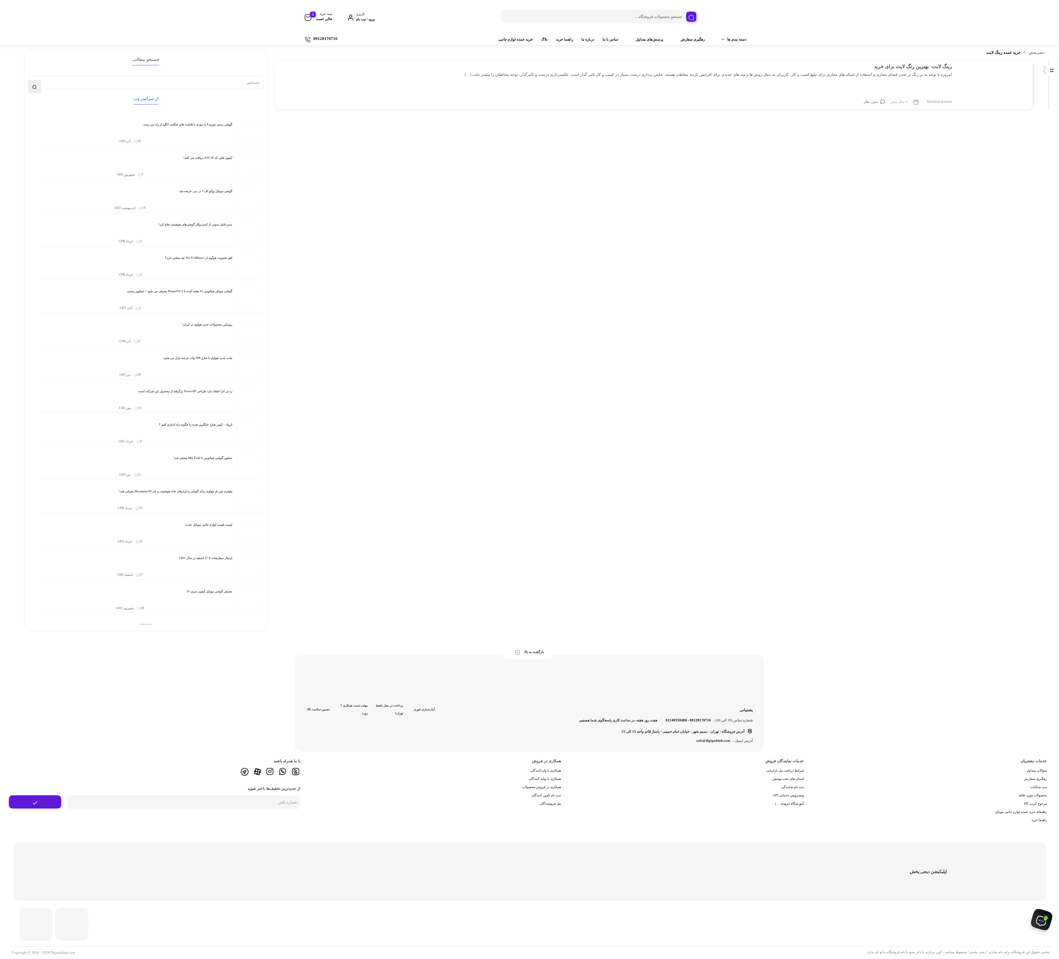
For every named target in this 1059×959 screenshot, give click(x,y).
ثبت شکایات (1038, 787)
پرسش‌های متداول (649, 39)
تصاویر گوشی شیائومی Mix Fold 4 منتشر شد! (202, 458)
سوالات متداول (1036, 770)
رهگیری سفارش (693, 39)
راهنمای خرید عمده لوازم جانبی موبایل (1021, 812)
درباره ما (587, 39)
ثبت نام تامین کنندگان (546, 795)
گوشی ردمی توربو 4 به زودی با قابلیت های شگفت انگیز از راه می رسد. (187, 124)
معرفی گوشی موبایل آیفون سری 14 (209, 591)
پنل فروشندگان (550, 803)
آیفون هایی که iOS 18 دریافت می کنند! (207, 157)
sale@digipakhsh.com (713, 740)
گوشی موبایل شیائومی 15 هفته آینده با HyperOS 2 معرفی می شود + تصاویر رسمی (179, 291)
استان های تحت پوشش (788, 779)
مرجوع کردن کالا (1035, 803)
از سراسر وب (145, 98)
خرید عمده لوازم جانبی (515, 39)
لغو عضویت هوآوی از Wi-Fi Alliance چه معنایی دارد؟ (198, 257)
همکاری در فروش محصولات (541, 787)
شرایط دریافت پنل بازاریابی (785, 770)
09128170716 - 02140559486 (688, 720)
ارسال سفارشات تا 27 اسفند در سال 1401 (205, 558)
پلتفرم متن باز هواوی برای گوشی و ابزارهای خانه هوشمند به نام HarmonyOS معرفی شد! (175, 491)
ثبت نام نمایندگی (792, 787)
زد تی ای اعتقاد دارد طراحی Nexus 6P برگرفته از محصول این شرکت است (185, 391)
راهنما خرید (564, 39)
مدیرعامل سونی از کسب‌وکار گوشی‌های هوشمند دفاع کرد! (195, 224)
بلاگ (544, 39)
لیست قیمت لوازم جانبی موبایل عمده (208, 524)
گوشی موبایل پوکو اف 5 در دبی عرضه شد (205, 191)
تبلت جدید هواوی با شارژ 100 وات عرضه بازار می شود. (197, 357)
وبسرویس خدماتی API (788, 795)
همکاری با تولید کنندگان (545, 779)
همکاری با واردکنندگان (545, 770)
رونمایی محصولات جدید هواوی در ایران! (207, 324)
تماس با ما (610, 39)
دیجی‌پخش (1037, 52)
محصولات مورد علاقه (1032, 795)
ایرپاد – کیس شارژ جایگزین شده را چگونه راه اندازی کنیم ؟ (195, 424)
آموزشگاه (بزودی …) (789, 803)
